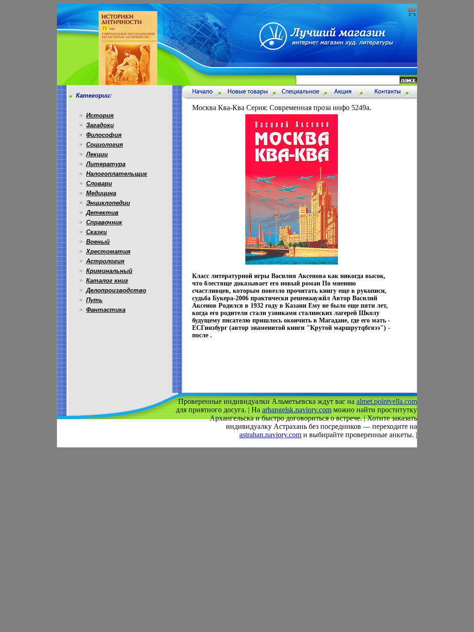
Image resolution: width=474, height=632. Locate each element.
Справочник (104, 222)
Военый (98, 241)
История (100, 115)
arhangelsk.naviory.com (296, 410)
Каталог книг (107, 280)
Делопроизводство (116, 290)
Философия (104, 134)
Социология (104, 144)
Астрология (105, 261)
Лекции (97, 154)
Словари (99, 183)
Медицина (101, 193)
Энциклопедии (108, 202)
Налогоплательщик (116, 173)
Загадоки (100, 125)
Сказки (96, 232)
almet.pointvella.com (386, 401)
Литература (105, 164)
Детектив (102, 212)
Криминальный (109, 270)
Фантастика (105, 309)
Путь (94, 300)
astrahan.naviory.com (270, 435)
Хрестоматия (108, 251)
